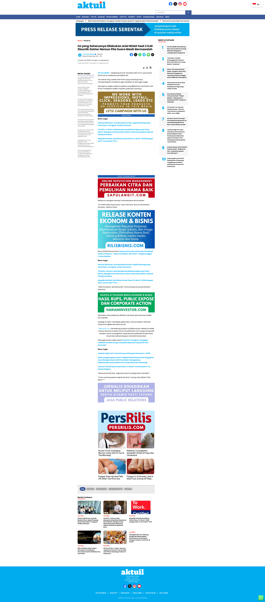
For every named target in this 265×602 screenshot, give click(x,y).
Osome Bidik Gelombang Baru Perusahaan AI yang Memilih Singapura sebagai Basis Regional (176, 50)
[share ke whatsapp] (140, 56)
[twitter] (175, 5)
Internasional (149, 17)
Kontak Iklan (150, 593)
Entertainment (112, 17)
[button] (143, 68)
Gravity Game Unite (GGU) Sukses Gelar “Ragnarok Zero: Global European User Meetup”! (177, 150)
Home (78, 17)
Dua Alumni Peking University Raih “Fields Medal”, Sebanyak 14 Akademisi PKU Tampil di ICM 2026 (176, 98)
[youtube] (185, 5)
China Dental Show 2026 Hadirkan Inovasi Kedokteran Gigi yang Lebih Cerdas (176, 86)
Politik (93, 17)
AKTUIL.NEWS (103, 73)
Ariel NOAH (90, 489)
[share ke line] (149, 56)
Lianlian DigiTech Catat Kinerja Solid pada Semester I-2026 (124, 353)
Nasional (85, 17)
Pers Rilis (159, 17)
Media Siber (137, 593)
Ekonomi (101, 17)
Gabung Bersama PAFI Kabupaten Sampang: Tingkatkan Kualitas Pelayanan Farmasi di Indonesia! (175, 162)
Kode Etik (113, 593)
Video (167, 17)
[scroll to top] (255, 599)
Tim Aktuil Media (88, 54)
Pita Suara (128, 489)
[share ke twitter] (136, 56)
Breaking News (101, 489)
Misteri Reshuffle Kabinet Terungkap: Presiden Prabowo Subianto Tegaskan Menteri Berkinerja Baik (117, 21)
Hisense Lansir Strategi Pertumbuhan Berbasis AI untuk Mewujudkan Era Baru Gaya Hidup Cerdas (176, 121)
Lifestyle (123, 17)
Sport (139, 17)
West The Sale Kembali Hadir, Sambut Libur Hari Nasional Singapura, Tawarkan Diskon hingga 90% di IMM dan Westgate (177, 73)
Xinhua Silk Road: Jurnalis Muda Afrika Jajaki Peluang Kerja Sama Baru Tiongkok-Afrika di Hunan (124, 124)
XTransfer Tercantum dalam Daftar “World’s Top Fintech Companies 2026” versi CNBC (176, 110)
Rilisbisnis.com (104, 328)
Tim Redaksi (124, 593)
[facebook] (171, 5)
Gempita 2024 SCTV (115, 489)
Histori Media (101, 593)
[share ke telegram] (144, 56)
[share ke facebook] (132, 56)
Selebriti (131, 17)
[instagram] (180, 5)
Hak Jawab (163, 593)
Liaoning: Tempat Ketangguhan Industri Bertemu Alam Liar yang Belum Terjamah (176, 61)
